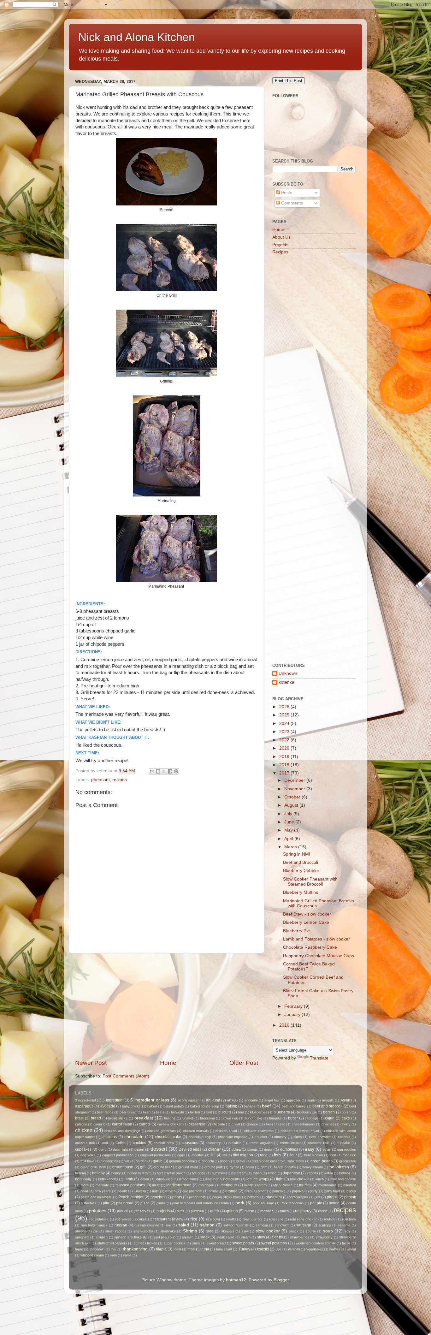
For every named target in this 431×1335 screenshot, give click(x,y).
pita (106, 1203)
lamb (129, 1179)
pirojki (332, 1197)
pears (177, 1197)
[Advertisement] (166, 1006)
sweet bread (216, 1243)
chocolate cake (168, 1137)
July (288, 813)
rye (168, 1225)
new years (103, 1191)
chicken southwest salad (299, 1131)
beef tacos (105, 1112)
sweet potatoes (274, 1243)
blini (241, 1112)
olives (170, 1191)
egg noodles (346, 1149)
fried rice (349, 1155)
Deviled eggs (190, 1149)
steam (246, 1237)
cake (346, 1118)
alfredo (232, 1100)
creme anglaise (261, 1143)
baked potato (173, 1106)
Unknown (288, 673)
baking (231, 1106)
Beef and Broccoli (300, 862)
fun (126, 1161)
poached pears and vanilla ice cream (200, 1203)
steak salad (225, 1237)
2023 (285, 731)
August (291, 805)
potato (334, 1203)
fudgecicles (109, 1161)
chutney (280, 1137)
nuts (155, 1191)
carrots (145, 1124)
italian (272, 1173)
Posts (286, 192)
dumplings (289, 1149)
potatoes (97, 1210)
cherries (328, 1124)
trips (191, 1249)
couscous (190, 1143)
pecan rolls (197, 1197)
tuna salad (224, 1249)
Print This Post (288, 80)
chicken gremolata (161, 1131)
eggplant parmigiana (155, 1155)
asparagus (84, 1106)
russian (121, 1225)
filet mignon (243, 1155)
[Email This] (152, 771)
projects (163, 1211)
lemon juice (164, 1179)
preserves (142, 1211)
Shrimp (190, 1231)
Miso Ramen (283, 1185)
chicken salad (226, 1131)
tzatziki (263, 1249)
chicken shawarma (259, 1131)
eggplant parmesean (117, 1155)
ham (264, 1167)
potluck (122, 1211)
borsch (329, 1112)
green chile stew (93, 1167)
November (295, 788)
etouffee (198, 1155)
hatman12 (236, 1280)
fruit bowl (87, 1161)
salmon (207, 1225)
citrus (297, 1137)
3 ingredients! (85, 1100)
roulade (329, 1219)
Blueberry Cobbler (301, 870)
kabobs (312, 1173)
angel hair (272, 1100)
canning (99, 1124)
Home (168, 1062)
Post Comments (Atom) (126, 1076)
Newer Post (91, 1062)
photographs (298, 1197)
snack (293, 1231)
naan (84, 1191)
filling (263, 1155)
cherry (345, 1124)
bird (209, 1112)
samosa (262, 1225)
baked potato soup (204, 1106)
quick (214, 1211)
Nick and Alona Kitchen (136, 37)
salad (183, 1225)
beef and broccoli (327, 1106)
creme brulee (290, 1143)
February (294, 1006)
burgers (275, 1118)
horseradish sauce (171, 1173)
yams (127, 1255)
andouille (251, 1100)
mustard (349, 1185)
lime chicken (299, 1179)
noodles (123, 1191)
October (293, 797)
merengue (206, 1185)
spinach (102, 1237)
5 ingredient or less (149, 1100)
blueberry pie (307, 1112)
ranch (284, 1211)
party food (332, 1191)
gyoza (234, 1167)
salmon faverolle (236, 1225)
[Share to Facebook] (170, 771)
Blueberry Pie (296, 931)
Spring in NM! (296, 854)
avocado (107, 1106)
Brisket (187, 1118)
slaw (245, 1231)
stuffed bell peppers (112, 1243)
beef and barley (294, 1106)
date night (120, 1149)
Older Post (243, 1062)
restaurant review (168, 1219)
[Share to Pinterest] (176, 771)
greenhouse (122, 1167)
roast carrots (253, 1219)
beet (146, 1112)
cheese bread (274, 1124)
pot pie (316, 1203)
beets (160, 1112)
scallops (324, 1225)
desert (139, 1149)
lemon (144, 1179)
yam (113, 1255)
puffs (180, 1211)
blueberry (282, 1112)
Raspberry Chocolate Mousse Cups (318, 955)
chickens (109, 1137)
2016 (285, 1025)
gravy (240, 1161)
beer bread (128, 1112)
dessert (159, 1149)
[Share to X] (164, 771)
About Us (281, 237)
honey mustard (139, 1173)
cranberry (213, 1143)
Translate (319, 1058)
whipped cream (92, 1255)
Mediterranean (179, 1185)
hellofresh (339, 1167)
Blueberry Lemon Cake (306, 922)
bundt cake (253, 1118)
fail (213, 1155)
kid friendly (83, 1179)
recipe (323, 1211)
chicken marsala (196, 1131)
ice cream (238, 1173)
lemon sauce (189, 1179)
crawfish (234, 1143)
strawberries (299, 1237)
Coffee (120, 1143)
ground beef (162, 1167)
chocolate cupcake (232, 1137)
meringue (229, 1185)
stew (261, 1237)
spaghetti (82, 1237)
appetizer (293, 1100)
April (289, 838)
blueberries (258, 1112)
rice (194, 1219)
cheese (252, 1124)
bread (96, 1118)
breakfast (143, 1118)
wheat (351, 1249)
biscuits (224, 1112)
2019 (285, 756)
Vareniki (294, 1249)
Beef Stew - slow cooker (307, 914)
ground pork (213, 1167)
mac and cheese (343, 1179)
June (289, 822)
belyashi (177, 1112)
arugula (328, 1100)
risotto (231, 1219)
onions (214, 1191)
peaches (158, 1197)
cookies (139, 1143)
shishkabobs (143, 1231)
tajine (79, 1249)
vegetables (314, 1249)
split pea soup (164, 1237)
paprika (298, 1191)
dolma (236, 1149)
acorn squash (188, 1100)
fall (224, 1155)
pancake (279, 1191)
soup (328, 1231)
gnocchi (208, 1161)
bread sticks (117, 1118)
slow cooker (268, 1231)
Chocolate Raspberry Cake (310, 947)
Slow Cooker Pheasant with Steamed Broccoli (310, 882)
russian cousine (146, 1225)
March (291, 847)
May (289, 830)
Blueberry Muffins (300, 892)
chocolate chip (200, 1137)
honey (116, 1173)
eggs (181, 1155)
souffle (311, 1231)
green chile (347, 1161)
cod (105, 1143)
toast (177, 1249)
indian (257, 1173)
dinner (214, 1149)
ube (278, 1249)
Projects (280, 244)
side (210, 1231)
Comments (291, 203)
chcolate (218, 1124)
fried (332, 1155)
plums (161, 1203)
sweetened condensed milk (315, 1243)
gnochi (225, 1161)
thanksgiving (135, 1249)
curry (102, 1149)
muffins (305, 1185)
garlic (157, 1161)
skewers (227, 1231)
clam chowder (320, 1137)
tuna (205, 1249)
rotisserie (276, 1219)
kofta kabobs (108, 1179)
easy (309, 1149)
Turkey (244, 1249)
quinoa (232, 1211)
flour (293, 1155)
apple (311, 1100)
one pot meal (192, 1191)
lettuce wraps (257, 1179)
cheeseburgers (303, 1124)
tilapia (161, 1249)
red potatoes (99, 1219)
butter (293, 1118)
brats (79, 1118)
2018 (285, 764)
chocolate (134, 1136)
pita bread (124, 1203)
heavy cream (312, 1167)
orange (231, 1191)
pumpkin (197, 1211)
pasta (351, 1191)
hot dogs (198, 1173)
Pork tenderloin (292, 1203)
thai (113, 1249)
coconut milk (85, 1143)
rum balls (349, 1219)
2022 (285, 740)
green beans (321, 1161)
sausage (303, 1225)
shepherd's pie (86, 1231)
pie (317, 1197)
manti (85, 1185)
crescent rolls (318, 1143)
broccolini (207, 1118)
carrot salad (122, 1124)
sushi (196, 1243)
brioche (169, 1118)
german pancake (182, 1161)
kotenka (286, 682)
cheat (236, 1124)
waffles (334, 1249)
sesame (344, 1225)
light (279, 1179)
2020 (285, 748)
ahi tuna (213, 1100)
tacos (346, 1243)
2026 (285, 706)
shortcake (168, 1231)
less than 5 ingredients (222, 1179)
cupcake (343, 1143)
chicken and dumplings (122, 1131)
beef (266, 1106)
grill (143, 1167)
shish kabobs (115, 1231)
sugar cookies (175, 1243)
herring (80, 1173)
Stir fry (277, 1237)
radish (249, 1211)
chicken (83, 1130)
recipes (119, 779)
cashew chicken (169, 1124)
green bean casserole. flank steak (278, 1161)
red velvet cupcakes (131, 1219)
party (314, 1191)
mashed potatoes (130, 1185)
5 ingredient (113, 1100)
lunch (320, 1179)
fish (277, 1155)
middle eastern (255, 1185)
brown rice (229, 1118)
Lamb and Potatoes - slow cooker (316, 939)
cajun (329, 1118)
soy (347, 1231)
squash (187, 1237)
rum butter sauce (94, 1225)
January (293, 1014)
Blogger (281, 1280)
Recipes (280, 252)
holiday (98, 1173)
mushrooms (327, 1185)
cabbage (311, 1118)
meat (156, 1185)
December (295, 780)
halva (250, 1167)
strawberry (324, 1237)
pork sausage (263, 1203)
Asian (345, 1100)
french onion (313, 1155)
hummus (218, 1173)
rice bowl (213, 1219)
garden (141, 1161)
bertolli (195, 1112)
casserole (197, 1124)
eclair (327, 1149)
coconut (344, 1137)
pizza (145, 1203)
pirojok (350, 1197)
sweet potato (243, 1243)
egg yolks (87, 1155)
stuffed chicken (145, 1243)
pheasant (100, 779)
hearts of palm (285, 1167)
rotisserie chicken (303, 1219)
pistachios (88, 1203)
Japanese (291, 1173)
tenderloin (97, 1249)
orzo (248, 1191)
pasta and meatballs (96, 1197)
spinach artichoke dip (130, 1237)
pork (239, 1203)
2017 (285, 773)
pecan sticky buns (226, 1197)
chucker (261, 1137)
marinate (102, 1185)
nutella (141, 1191)
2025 (285, 715)
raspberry (303, 1211)
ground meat (188, 1167)
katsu (328, 1173)
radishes (267, 1211)
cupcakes (83, 1149)
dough (269, 1149)
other (262, 1191)
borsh (346, 1112)
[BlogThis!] (158, 771)
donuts (252, 1149)
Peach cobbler (130, 1197)
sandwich (282, 1225)
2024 (285, 723)
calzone (81, 1124)
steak (205, 1237)
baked (152, 1106)
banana (249, 1106)
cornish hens (164, 1143)
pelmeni (253, 1197)
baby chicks (131, 1106)
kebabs (345, 1173)
